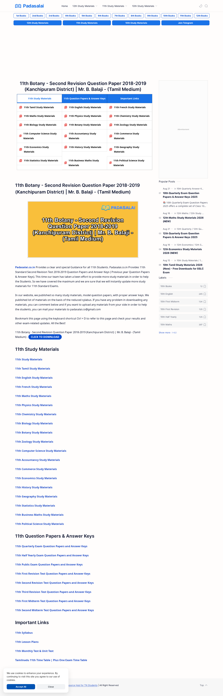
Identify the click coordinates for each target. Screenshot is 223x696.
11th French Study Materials (130, 107)
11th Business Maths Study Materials (84, 163)
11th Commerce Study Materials (126, 136)
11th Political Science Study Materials (128, 163)
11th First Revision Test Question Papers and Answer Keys (52, 573)
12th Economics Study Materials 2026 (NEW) (182, 251)
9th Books (152, 15)
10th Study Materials (136, 23)
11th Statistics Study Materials (41, 160)
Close (51, 686)
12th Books (202, 15)
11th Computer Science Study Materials (40, 136)
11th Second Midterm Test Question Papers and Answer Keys (54, 610)
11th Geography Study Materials (126, 149)
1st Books (21, 15)
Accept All (21, 686)
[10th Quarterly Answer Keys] (192, 188)
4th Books (70, 15)
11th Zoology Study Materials (130, 124)
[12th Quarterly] (185, 229)
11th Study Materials (86, 23)
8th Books (136, 15)
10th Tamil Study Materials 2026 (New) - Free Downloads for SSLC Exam (183, 268)
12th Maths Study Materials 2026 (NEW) (183, 219)
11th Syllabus (24, 632)
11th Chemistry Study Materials (132, 115)
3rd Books (54, 15)
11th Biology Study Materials (40, 124)
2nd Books (37, 15)
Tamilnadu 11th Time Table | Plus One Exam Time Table (51, 660)
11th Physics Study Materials (85, 115)
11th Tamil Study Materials (39, 107)
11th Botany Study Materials (85, 124)
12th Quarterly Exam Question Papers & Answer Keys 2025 (181, 235)
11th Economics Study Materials (36, 149)
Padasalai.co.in (25, 267)
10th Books (169, 15)
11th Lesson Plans (27, 642)
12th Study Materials (37, 23)
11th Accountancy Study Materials (82, 136)
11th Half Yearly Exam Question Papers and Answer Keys (52, 555)
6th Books (103, 15)
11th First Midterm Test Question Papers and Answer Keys (52, 601)
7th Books (119, 15)
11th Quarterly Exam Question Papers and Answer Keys (51, 546)
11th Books (185, 15)
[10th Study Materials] (188, 260)
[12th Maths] (183, 213)
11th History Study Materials (85, 147)
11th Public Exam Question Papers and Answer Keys (49, 564)
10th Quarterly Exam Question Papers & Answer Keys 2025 (181, 195)
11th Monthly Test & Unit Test (34, 651)
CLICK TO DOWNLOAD (45, 337)
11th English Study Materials (85, 107)
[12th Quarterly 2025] (203, 229)
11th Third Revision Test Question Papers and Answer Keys (53, 592)
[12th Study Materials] (200, 213)
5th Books (87, 15)
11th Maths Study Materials (39, 115)
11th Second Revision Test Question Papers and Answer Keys (54, 583)
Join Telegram (185, 23)
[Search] (206, 5)
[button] (200, 5)
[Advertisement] (111, 49)
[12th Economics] (185, 244)
